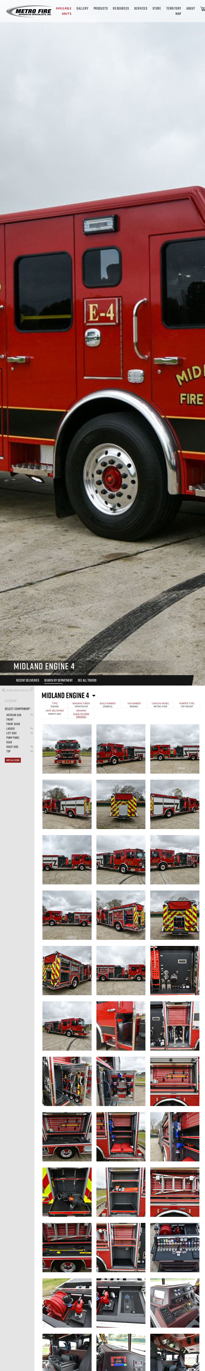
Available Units (63, 11)
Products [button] (101, 8)
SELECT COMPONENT (17, 708)
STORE (157, 8)
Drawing (81, 711)
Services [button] (141, 8)
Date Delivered (55, 711)
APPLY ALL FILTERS (12, 760)
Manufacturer (81, 703)
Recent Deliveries (27, 680)
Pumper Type (186, 703)
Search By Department (58, 680)
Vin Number (134, 703)
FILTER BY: (11, 700)
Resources (121, 8)
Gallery (82, 8)
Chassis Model (160, 703)
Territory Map (173, 11)
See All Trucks (87, 680)
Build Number (107, 703)
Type (54, 703)
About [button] (190, 8)
